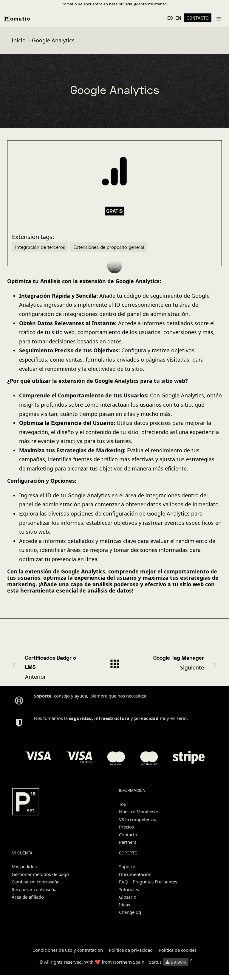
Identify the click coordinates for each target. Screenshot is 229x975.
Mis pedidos (24, 866)
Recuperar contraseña (34, 889)
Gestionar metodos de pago (40, 874)
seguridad (80, 718)
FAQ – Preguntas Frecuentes (148, 882)
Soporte (127, 866)
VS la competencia (137, 819)
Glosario (127, 897)
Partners (127, 842)
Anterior (50, 667)
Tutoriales (129, 889)
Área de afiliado (28, 897)
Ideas (124, 905)
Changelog (130, 912)
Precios (126, 827)
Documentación (135, 874)
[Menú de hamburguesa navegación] (219, 18)
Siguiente (178, 662)
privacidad (146, 718)
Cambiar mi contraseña (35, 882)
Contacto (128, 834)
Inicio (19, 40)
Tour (123, 804)
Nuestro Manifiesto (138, 811)
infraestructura (111, 718)
